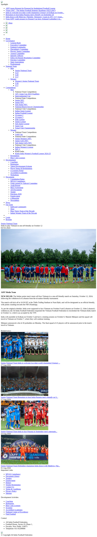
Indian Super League (23, 111)
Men (12, 68)
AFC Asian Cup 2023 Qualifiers (27, 94)
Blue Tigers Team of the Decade (22, 211)
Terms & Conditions (13, 489)
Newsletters (14, 200)
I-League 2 (19, 115)
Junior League (20, 122)
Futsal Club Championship (25, 128)
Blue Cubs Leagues (17, 158)
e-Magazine (14, 198)
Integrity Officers (16, 56)
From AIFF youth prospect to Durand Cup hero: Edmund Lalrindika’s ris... (34, 19)
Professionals (15, 64)
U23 (16, 73)
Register (9, 220)
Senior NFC (19, 100)
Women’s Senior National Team (27, 81)
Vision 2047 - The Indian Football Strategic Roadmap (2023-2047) (31, 10)
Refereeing (14, 164)
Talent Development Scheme (21, 166)
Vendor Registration (13, 485)
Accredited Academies (18, 173)
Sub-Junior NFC (21, 105)
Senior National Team (23, 71)
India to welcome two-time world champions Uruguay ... (39, 363)
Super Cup (19, 126)
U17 (16, 77)
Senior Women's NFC (23, 139)
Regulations (14, 156)
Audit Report (15, 185)
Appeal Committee (17, 54)
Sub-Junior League (22, 124)
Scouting (9, 508)
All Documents (16, 190)
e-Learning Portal (16, 171)
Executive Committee (18, 45)
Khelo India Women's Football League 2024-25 (33, 154)
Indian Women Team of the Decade (23, 213)
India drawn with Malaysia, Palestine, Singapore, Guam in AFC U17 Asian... (34, 17)
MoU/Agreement (16, 188)
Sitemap (9, 493)
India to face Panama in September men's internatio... (37, 432)
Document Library (13, 476)
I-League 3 (19, 117)
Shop (10, 23)
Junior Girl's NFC (22, 141)
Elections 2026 (16, 194)
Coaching (14, 162)
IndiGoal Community (18, 207)
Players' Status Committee (20, 51)
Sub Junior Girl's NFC (23, 143)
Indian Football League (24, 113)
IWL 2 (17, 149)
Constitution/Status (17, 179)
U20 (16, 75)
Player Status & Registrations (21, 168)
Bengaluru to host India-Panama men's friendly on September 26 (30, 15)
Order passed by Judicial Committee (23, 183)
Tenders (9, 478)
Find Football (11, 514)
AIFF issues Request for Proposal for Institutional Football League (30, 8)
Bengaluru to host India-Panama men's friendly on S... (38, 397)
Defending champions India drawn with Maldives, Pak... (39, 466)
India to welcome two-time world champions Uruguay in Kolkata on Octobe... (35, 13)
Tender (13, 192)
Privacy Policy (11, 491)
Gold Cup (19, 134)
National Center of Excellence (17, 512)
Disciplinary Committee (19, 49)
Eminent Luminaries (18, 47)
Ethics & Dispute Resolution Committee (25, 58)
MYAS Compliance (17, 181)
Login (8, 217)
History (8, 483)
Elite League (20, 119)
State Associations (17, 62)
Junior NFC (19, 102)
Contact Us (10, 487)
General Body (15, 43)
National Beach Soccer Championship (29, 107)
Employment (15, 196)
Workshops (14, 175)
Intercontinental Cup (22, 96)
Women (13, 79)
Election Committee (17, 60)
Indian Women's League (24, 147)
